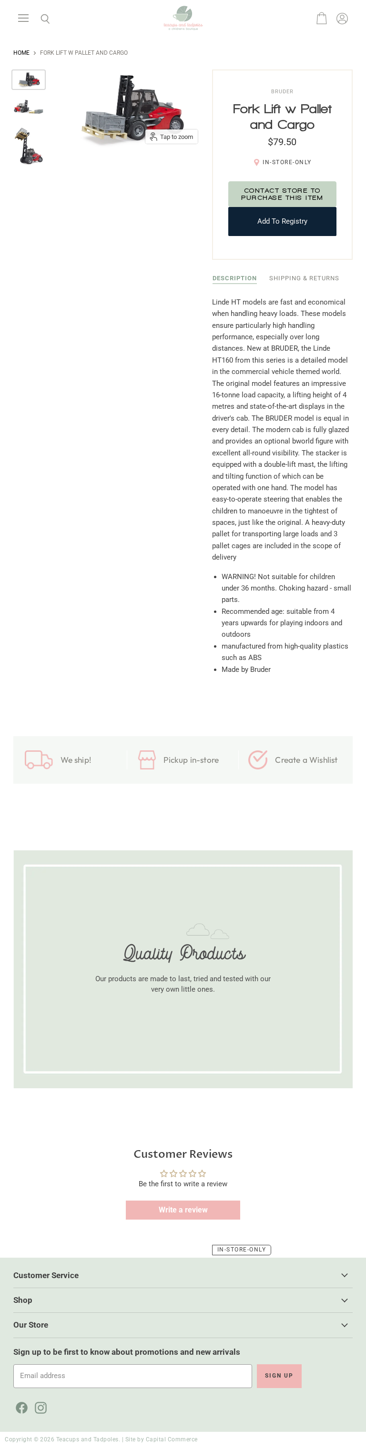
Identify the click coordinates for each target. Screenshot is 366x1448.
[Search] (38, 19)
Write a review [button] (183, 1209)
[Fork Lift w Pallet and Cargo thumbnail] (28, 79)
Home (21, 52)
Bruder (282, 92)
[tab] (235, 278)
